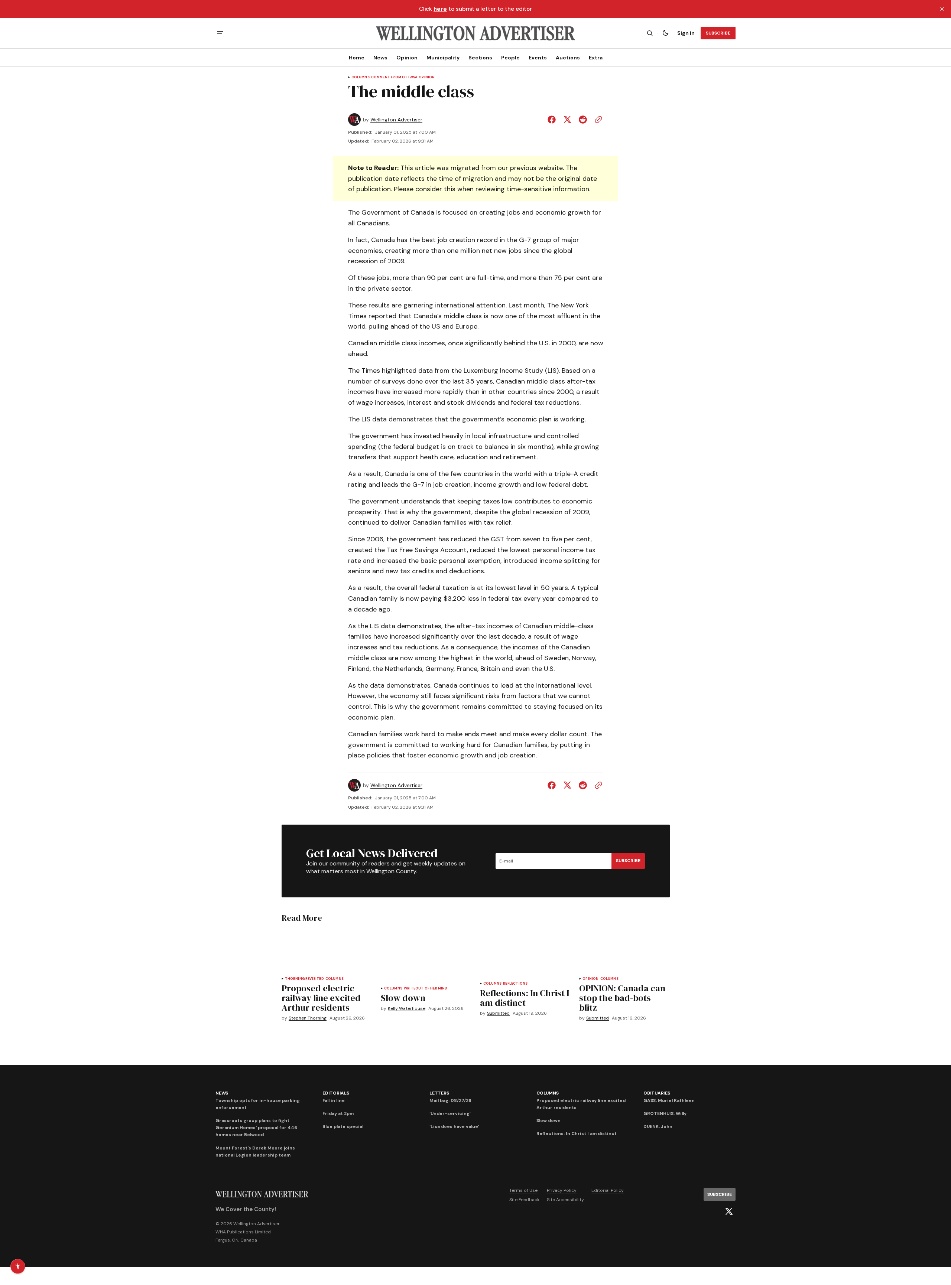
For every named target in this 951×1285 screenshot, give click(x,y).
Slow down (548, 1120)
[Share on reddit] (583, 119)
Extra (596, 57)
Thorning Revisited (304, 979)
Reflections (515, 983)
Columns (360, 77)
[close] (942, 9)
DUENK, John (657, 1126)
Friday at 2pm (338, 1113)
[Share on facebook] (553, 119)
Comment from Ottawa (394, 77)
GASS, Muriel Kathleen (669, 1100)
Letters (439, 1093)
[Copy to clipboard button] (597, 119)
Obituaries (656, 1093)
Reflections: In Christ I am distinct (576, 1133)
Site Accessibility (565, 1200)
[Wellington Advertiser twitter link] (729, 1211)
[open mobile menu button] (220, 33)
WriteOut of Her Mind (426, 988)
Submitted (498, 1013)
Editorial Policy (607, 1190)
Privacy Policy (562, 1190)
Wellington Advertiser (396, 120)
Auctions (568, 57)
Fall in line (333, 1100)
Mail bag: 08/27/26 (450, 1100)
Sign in (686, 33)
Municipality (443, 57)
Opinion (407, 57)
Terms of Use (523, 1190)
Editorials (335, 1093)
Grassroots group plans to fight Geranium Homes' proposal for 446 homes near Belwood (256, 1128)
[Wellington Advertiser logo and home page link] (475, 33)
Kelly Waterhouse (406, 1008)
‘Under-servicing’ (450, 1113)
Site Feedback (524, 1200)
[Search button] (650, 33)
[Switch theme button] (665, 33)
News (380, 57)
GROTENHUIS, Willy (665, 1113)
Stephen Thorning (308, 1018)
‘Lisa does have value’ (454, 1126)
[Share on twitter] (567, 119)
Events (538, 57)
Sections (480, 57)
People (510, 57)
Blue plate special (342, 1126)
